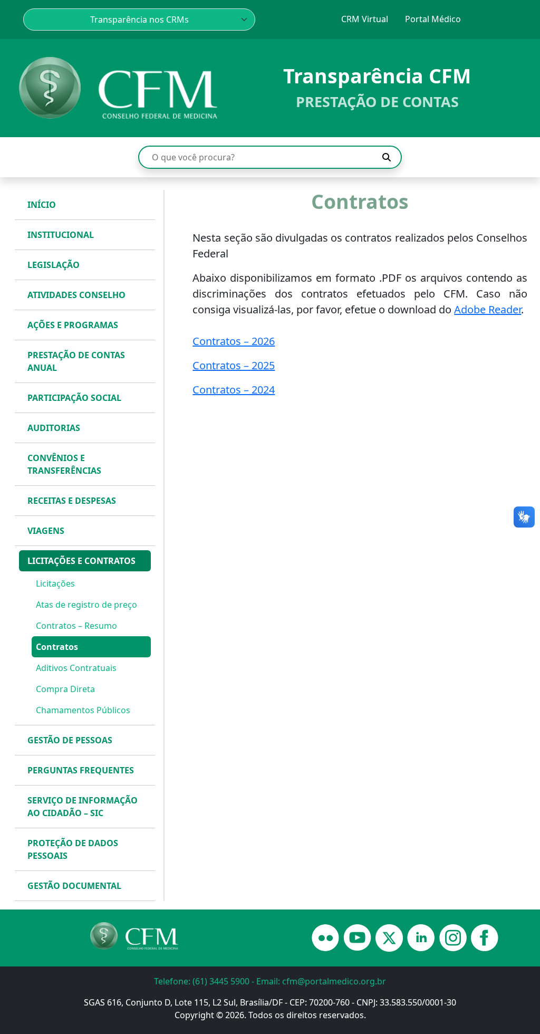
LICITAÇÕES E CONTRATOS (81, 561)
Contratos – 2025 (233, 365)
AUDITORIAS (53, 428)
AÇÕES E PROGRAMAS (72, 325)
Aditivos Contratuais (76, 668)
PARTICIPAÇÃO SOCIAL (74, 398)
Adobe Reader (487, 309)
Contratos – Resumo (76, 625)
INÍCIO (41, 204)
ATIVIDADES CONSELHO (76, 295)
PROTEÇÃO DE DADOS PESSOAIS (72, 849)
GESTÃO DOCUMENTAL (74, 886)
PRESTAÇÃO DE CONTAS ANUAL (76, 361)
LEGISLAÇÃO (53, 265)
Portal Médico (433, 19)
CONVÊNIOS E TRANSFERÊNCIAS (64, 464)
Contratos (57, 647)
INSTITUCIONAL (60, 235)
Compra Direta (65, 689)
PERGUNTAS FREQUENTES (80, 770)
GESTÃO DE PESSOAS (69, 740)
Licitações (55, 583)
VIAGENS (45, 531)
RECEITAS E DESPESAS (71, 500)
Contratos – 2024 (233, 389)
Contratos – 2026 (233, 341)
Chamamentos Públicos (83, 710)
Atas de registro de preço (86, 604)
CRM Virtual (364, 19)
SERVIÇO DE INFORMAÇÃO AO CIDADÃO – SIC (82, 806)
